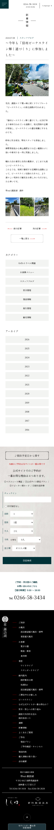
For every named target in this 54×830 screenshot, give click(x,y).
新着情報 (27, 20)
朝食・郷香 (26, 651)
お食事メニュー (27, 272)
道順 (21, 722)
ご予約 (22, 737)
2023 (27, 366)
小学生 (13, 539)
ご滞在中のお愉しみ (28, 694)
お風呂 (22, 627)
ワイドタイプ (27, 665)
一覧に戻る (24, 238)
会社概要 (23, 761)
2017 (27, 420)
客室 (21, 661)
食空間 (24, 655)
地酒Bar (24, 684)
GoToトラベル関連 (27, 263)
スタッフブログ (27, 37)
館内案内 (23, 675)
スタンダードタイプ (30, 670)
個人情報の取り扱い (28, 756)
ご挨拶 (22, 622)
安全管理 (27, 290)
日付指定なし (13, 506)
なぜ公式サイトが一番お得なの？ (34, 704)
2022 (27, 375)
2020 (27, 393)
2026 (27, 339)
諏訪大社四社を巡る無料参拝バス (28, 716)
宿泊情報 (27, 299)
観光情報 (27, 317)
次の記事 (37, 228)
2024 (27, 357)
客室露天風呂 (27, 636)
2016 (27, 429)
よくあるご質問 (26, 732)
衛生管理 (27, 308)
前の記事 (18, 228)
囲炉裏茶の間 (27, 680)
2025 (27, 348)
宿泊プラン (26, 741)
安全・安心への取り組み (30, 709)
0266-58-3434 (30, 5)
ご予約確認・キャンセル (32, 746)
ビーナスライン (25, 699)
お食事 (22, 641)
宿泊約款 (23, 751)
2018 (27, 411)
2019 (27, 402)
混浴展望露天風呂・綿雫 (32, 631)
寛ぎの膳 (25, 646)
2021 (27, 384)
